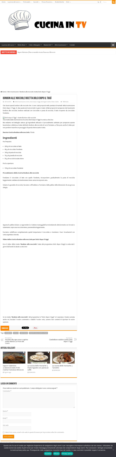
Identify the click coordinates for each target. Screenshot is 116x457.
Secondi (35, 2)
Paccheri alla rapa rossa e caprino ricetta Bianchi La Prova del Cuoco (16, 340)
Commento (7, 391)
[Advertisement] (58, 71)
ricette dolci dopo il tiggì (38, 333)
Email (5, 418)
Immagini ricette (46, 102)
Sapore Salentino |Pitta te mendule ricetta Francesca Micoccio (36, 52)
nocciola (24, 333)
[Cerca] (113, 2)
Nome (5, 411)
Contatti (72, 45)
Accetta (48, 453)
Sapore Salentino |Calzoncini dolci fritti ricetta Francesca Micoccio (13, 368)
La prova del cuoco (14, 2)
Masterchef (47, 45)
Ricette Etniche (59, 2)
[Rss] (98, 2)
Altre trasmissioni (60, 45)
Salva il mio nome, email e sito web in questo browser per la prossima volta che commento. (34, 432)
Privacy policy (67, 453)
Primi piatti (26, 2)
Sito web (5, 425)
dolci (16, 333)
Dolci (67, 2)
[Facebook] (100, 2)
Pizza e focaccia (47, 2)
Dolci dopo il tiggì (35, 102)
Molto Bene (21, 45)
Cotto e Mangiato (34, 45)
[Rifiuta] (113, 450)
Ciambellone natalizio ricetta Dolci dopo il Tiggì (60, 339)
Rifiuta (56, 453)
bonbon (8, 333)
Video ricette (55, 102)
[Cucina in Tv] (58, 22)
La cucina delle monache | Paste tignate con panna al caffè (38, 368)
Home (3, 2)
